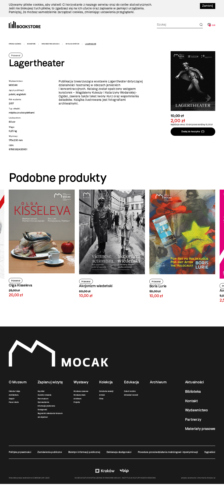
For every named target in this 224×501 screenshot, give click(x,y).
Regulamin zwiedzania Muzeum (50, 413)
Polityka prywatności (20, 452)
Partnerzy (193, 419)
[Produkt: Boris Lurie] (112, 244)
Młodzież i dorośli (131, 395)
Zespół (11, 399)
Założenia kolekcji (106, 391)
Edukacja (131, 382)
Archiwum (77, 399)
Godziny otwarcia (45, 395)
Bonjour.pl (211, 478)
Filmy (101, 399)
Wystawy (81, 382)
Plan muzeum (43, 399)
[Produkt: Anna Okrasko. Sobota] (182, 246)
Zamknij (207, 6)
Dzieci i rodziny (130, 391)
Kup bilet (41, 391)
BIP (124, 471)
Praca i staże (14, 402)
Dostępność (42, 409)
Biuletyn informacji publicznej (84, 452)
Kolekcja (106, 382)
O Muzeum (18, 382)
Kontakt (191, 401)
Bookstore (31, 44)
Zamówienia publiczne (49, 452)
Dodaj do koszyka (190, 131)
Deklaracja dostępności (119, 452)
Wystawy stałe (79, 395)
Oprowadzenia (43, 402)
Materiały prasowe (200, 428)
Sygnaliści (209, 452)
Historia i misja (14, 391)
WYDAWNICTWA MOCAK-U (51, 44)
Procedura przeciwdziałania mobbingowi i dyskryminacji (168, 452)
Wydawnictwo (196, 410)
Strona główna (15, 44)
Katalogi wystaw (72, 44)
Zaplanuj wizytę (50, 382)
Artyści (102, 395)
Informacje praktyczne (46, 406)
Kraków (104, 471)
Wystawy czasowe (81, 391)
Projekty (77, 402)
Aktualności (194, 382)
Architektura (14, 395)
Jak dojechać (43, 417)
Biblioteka (193, 391)
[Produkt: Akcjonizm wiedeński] (42, 244)
